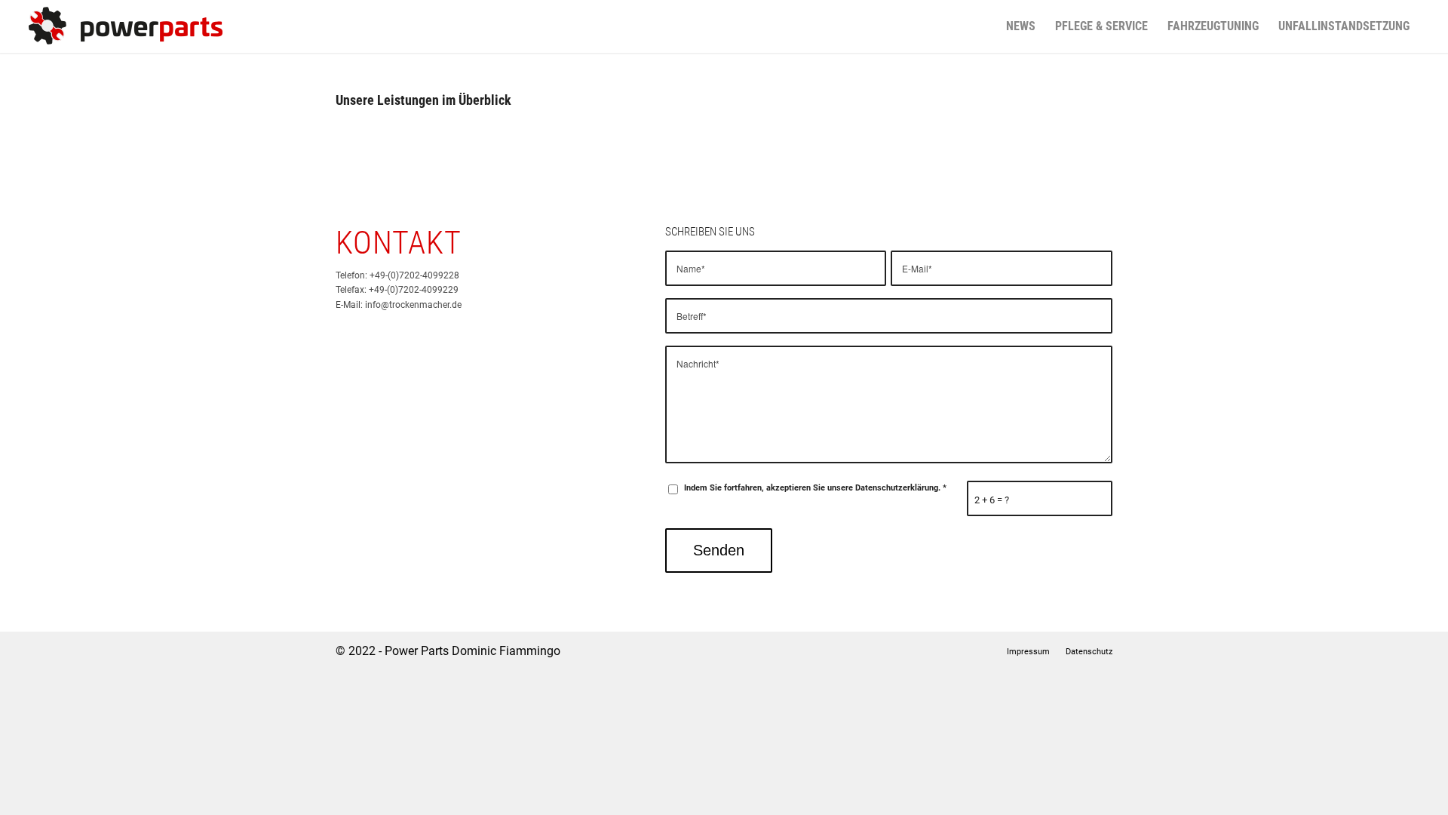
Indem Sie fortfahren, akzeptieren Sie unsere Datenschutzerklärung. (815, 488)
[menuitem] (1020, 26)
